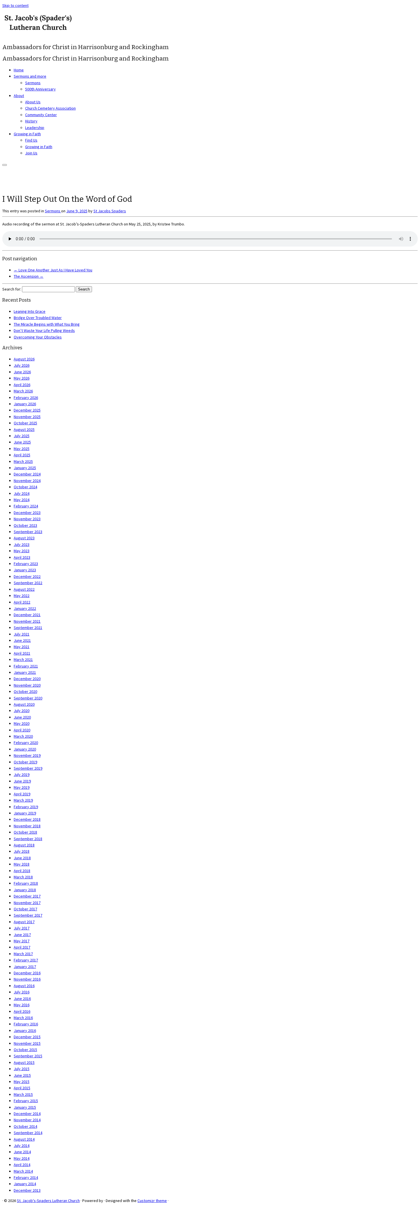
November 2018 (27, 825)
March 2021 (23, 659)
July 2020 (21, 710)
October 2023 (25, 525)
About (19, 95)
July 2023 (21, 544)
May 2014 (21, 1158)
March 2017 (23, 953)
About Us (33, 101)
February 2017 (26, 960)
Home (19, 69)
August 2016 (24, 985)
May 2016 (21, 1004)
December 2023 (27, 512)
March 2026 (23, 391)
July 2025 (21, 435)
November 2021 (27, 621)
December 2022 (27, 576)
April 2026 (22, 384)
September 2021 (28, 627)
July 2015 (21, 1068)
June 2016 (22, 998)
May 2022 (21, 595)
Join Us (31, 153)
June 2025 (22, 442)
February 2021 (26, 666)
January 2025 (25, 467)
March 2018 (23, 877)
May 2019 (21, 787)
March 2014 (23, 1171)
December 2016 (27, 972)
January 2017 (25, 966)
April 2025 (22, 454)
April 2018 (22, 870)
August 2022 (24, 589)
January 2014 (25, 1183)
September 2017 (28, 915)
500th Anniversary (40, 89)
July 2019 (21, 774)
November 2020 (27, 685)
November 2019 (27, 755)
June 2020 (22, 717)
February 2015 (26, 1100)
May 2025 (21, 448)
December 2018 (27, 819)
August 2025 (24, 429)
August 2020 (24, 704)
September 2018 (28, 838)
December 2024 (27, 474)
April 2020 (22, 730)
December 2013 (27, 1190)
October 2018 (25, 832)
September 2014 (28, 1132)
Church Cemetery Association (50, 108)
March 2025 (23, 461)
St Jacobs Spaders (109, 210)
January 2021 (25, 672)
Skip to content (15, 5)
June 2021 (22, 640)
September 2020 (28, 698)
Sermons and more (30, 76)
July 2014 (21, 1145)
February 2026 (26, 397)
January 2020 (25, 749)
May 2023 (21, 550)
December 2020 (27, 678)
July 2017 (21, 928)
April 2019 (22, 793)
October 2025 (25, 422)
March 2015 (23, 1094)
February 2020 (26, 742)
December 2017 (27, 896)
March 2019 (23, 800)
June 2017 (22, 934)
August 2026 (24, 359)
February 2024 (26, 506)
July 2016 (21, 992)
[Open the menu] (4, 165)
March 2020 (23, 736)
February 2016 (26, 1024)
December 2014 (27, 1113)
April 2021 (22, 653)
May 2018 (21, 864)
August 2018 (24, 845)
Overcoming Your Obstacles (38, 337)
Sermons (33, 82)
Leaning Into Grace (29, 311)
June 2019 (22, 781)
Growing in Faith (27, 133)
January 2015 (25, 1107)
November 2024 (27, 480)
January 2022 (25, 608)
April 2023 (22, 557)
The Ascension (28, 276)
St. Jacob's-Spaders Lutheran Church (48, 1200)
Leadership (34, 127)
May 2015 (21, 1081)
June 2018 (22, 857)
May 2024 (21, 499)
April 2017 (22, 947)
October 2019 (25, 762)
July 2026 (21, 365)
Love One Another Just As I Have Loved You (53, 270)
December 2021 (27, 614)
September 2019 (28, 768)
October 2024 (25, 486)
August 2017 (24, 921)
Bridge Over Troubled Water (38, 317)
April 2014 (22, 1164)
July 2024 (21, 493)
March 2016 (23, 1017)
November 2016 (27, 979)
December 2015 (27, 1036)
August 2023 (24, 538)
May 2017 (21, 940)
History (31, 121)
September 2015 (28, 1055)
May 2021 (21, 646)
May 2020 (21, 723)
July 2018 (21, 851)
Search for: (11, 289)
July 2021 (21, 634)
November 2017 (27, 902)
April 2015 (22, 1087)
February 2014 (26, 1177)
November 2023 (27, 518)
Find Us (31, 140)
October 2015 (25, 1049)
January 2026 (25, 403)
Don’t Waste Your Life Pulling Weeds (44, 330)
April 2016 (22, 1011)
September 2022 (28, 582)
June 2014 (22, 1151)
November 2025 (27, 416)
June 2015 (22, 1075)
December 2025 (27, 410)
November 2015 (27, 1043)
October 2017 (25, 908)
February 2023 (26, 563)
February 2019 (26, 806)
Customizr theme (152, 1200)
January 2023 (25, 569)
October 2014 (25, 1126)
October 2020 (25, 691)
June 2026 (22, 371)
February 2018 (26, 883)
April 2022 (22, 602)
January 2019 (25, 813)
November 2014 (27, 1119)
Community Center (41, 114)
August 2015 (24, 1062)
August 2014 (24, 1139)
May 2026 (21, 378)
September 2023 (28, 531)
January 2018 (25, 889)
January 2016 (25, 1030)
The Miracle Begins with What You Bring (47, 324)
